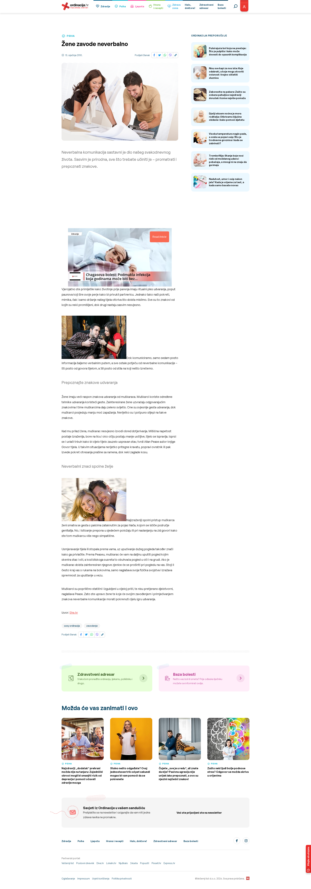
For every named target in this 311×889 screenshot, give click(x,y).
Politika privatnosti (122, 878)
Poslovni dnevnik (85, 863)
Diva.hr (100, 863)
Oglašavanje (68, 878)
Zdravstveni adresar (165, 841)
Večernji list (68, 863)
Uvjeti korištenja (100, 878)
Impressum (83, 878)
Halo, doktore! (138, 841)
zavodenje (92, 625)
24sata (134, 863)
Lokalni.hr (111, 863)
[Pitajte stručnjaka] (308, 859)
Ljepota (139, 6)
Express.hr (169, 863)
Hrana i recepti (114, 841)
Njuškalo (123, 863)
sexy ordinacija (72, 625)
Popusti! (144, 863)
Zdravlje (105, 6)
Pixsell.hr (156, 863)
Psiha (122, 6)
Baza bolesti (191, 841)
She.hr (73, 612)
